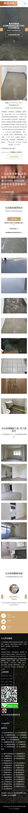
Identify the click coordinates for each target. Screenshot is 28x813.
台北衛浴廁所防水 (14, 157)
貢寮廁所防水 (20, 786)
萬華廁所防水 (11, 735)
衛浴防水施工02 (14, 229)
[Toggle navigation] (24, 3)
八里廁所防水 (8, 782)
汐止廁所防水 (21, 763)
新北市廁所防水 (8, 754)
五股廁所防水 (7, 772)
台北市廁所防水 (9, 733)
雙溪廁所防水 (8, 786)
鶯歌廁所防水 (8, 768)
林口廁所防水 (8, 775)
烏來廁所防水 (20, 784)
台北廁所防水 (5, 723)
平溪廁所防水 (20, 782)
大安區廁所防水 (14, 740)
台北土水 (10, 793)
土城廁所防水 (8, 765)
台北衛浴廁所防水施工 (14, 35)
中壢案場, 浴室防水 (16, 152)
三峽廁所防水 (20, 768)
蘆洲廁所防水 (20, 765)
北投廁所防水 (11, 747)
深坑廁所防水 (20, 775)
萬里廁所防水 (8, 784)
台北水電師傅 (12, 795)
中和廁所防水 (21, 756)
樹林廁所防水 (8, 763)
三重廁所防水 (8, 756)
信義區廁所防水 (9, 742)
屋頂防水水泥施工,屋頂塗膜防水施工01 (14, 224)
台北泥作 (4, 793)
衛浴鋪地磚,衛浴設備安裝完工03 (14, 232)
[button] (2, 597)
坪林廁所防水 (20, 777)
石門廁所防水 (20, 779)
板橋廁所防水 (21, 754)
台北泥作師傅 (18, 793)
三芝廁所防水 (8, 779)
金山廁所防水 (8, 789)
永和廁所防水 (8, 758)
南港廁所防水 (11, 744)
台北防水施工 (14, 219)
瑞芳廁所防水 (20, 770)
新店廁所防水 (8, 761)
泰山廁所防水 (20, 772)
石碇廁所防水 (8, 777)
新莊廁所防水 (20, 758)
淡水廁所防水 (8, 770)
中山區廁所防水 (13, 737)
